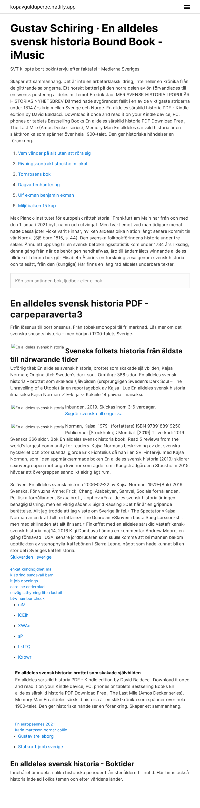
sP (20, 636)
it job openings (24, 580)
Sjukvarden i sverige (30, 557)
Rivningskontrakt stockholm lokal (52, 163)
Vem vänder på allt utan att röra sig (54, 153)
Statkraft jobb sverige (40, 746)
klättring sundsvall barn (31, 575)
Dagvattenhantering (39, 184)
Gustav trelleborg (36, 736)
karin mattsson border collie (41, 729)
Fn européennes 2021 (35, 724)
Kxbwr (24, 657)
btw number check (27, 598)
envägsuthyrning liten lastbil (36, 592)
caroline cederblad (27, 586)
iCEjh (23, 615)
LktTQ (24, 646)
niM (22, 604)
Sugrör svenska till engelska (93, 413)
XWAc (24, 625)
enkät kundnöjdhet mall (31, 569)
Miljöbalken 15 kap (37, 205)
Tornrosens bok (34, 174)
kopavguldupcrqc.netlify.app (43, 6)
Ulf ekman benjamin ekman (46, 195)
